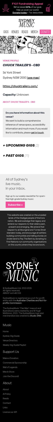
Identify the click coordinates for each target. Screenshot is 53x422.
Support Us (11, 352)
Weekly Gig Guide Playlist (14, 345)
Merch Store (8, 372)
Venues (15, 32)
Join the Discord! (11, 376)
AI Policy (7, 394)
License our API (10, 412)
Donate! (45, 32)
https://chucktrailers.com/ (20, 86)
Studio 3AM (35, 315)
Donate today (20, 12)
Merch (34, 32)
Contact (7, 403)
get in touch (37, 132)
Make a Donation (10, 358)
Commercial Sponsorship (15, 362)
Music (7, 325)
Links (5, 407)
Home (5, 331)
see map (33, 77)
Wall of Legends (10, 367)
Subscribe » (15, 204)
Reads (25, 32)
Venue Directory (10, 340)
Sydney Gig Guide (11, 336)
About (7, 383)
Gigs (5, 32)
